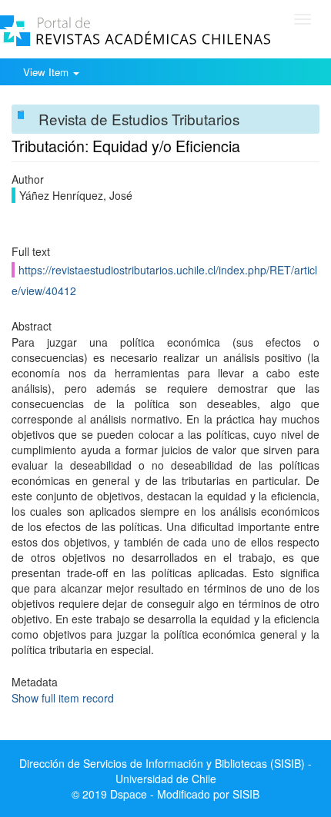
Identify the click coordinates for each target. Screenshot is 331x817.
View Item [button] (47, 72)
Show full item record (63, 698)
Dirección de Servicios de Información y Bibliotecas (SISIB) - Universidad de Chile (165, 771)
